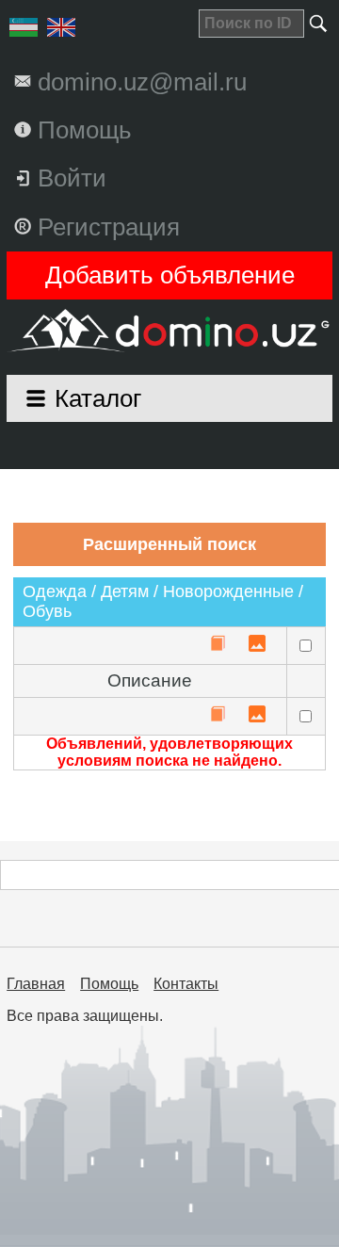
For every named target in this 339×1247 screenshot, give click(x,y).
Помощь (109, 984)
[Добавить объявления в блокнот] (217, 644)
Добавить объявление (170, 275)
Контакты (185, 984)
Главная (36, 984)
